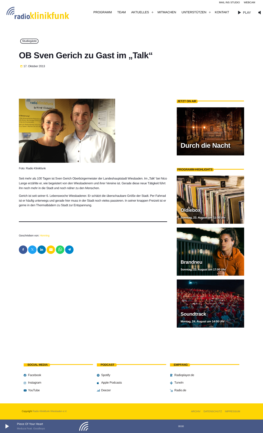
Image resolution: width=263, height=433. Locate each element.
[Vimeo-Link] (46, 12)
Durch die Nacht (205, 145)
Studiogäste (29, 41)
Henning (44, 235)
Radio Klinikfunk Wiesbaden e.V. (50, 411)
